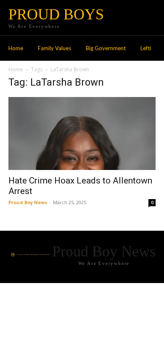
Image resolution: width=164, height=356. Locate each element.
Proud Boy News (27, 202)
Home (15, 69)
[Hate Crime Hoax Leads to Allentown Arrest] (82, 133)
